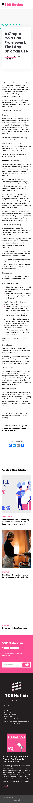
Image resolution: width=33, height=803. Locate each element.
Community (8, 717)
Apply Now (16, 723)
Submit (27, 665)
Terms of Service (23, 798)
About (6, 706)
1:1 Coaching (8, 712)
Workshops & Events (11, 719)
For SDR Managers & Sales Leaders (16, 721)
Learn (6, 710)
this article (23, 264)
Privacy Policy (16, 800)
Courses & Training (11, 715)
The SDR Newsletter (10, 428)
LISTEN (5, 785)
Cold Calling (10, 56)
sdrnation (9, 59)
